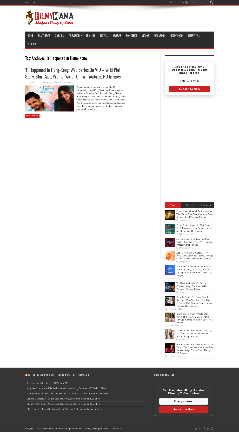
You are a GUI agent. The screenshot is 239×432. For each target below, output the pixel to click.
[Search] (211, 2)
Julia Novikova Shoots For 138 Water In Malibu (49, 383)
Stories (32, 44)
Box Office (131, 36)
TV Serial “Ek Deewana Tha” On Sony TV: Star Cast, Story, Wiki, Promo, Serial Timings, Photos (194, 333)
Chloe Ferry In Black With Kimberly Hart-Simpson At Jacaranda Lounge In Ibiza (64, 409)
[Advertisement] (145, 106)
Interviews (194, 36)
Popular (173, 205)
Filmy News (44, 36)
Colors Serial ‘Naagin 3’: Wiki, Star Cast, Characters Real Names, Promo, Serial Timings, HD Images (194, 228)
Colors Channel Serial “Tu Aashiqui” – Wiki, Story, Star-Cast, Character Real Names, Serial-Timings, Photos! (194, 214)
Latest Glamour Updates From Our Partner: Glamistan (58, 375)
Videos (145, 36)
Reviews (117, 36)
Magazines (160, 36)
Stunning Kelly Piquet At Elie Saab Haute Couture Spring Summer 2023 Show (63, 404)
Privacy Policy (91, 428)
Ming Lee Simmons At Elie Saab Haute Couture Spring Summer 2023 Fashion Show (66, 388)
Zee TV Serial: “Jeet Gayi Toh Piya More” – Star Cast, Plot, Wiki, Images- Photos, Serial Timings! (194, 242)
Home (30, 36)
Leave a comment (52, 83)
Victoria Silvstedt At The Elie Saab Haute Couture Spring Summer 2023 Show (63, 399)
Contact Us (30, 2)
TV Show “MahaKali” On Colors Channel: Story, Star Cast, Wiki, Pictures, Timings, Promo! (191, 286)
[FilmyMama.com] (49, 23)
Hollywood (176, 36)
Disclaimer (104, 428)
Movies (104, 36)
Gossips (59, 36)
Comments (205, 205)
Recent (189, 205)
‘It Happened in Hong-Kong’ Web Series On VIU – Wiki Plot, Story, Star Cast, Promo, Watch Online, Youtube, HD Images (73, 73)
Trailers (90, 36)
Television (74, 36)
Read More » (32, 115)
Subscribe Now (189, 89)
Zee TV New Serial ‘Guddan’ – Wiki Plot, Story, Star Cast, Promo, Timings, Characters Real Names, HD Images (194, 256)
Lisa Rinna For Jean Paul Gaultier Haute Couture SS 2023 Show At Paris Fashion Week (68, 393)
